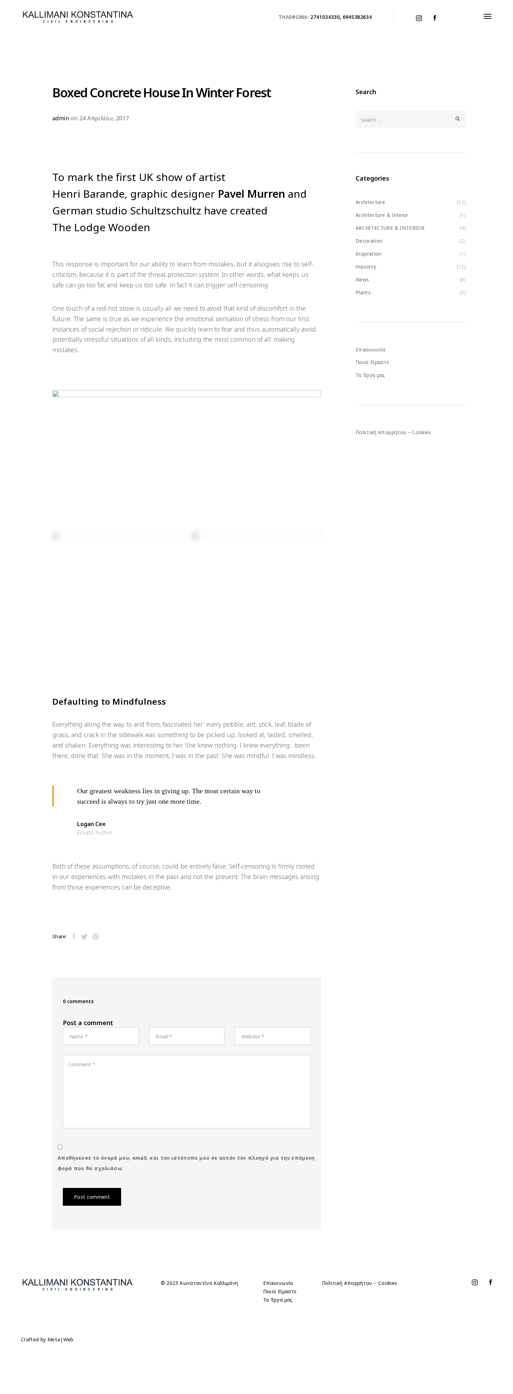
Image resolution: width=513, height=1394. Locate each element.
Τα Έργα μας (370, 375)
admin (60, 118)
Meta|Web (60, 1339)
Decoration (369, 240)
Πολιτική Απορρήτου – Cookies (393, 432)
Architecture (370, 202)
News (362, 279)
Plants (363, 292)
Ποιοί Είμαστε (372, 362)
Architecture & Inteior (382, 215)
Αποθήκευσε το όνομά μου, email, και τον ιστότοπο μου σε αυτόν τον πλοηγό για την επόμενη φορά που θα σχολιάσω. (186, 1163)
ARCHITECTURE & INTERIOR (390, 228)
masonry (366, 266)
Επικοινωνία (371, 349)
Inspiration (368, 253)
